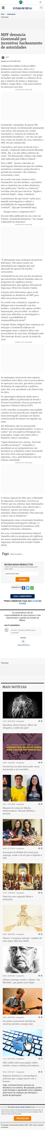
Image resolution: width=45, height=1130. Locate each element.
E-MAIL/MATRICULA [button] (24, 645)
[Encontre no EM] (41, 7)
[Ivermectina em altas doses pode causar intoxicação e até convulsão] (22, 746)
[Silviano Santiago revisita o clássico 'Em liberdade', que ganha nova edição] (22, 959)
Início (2, 14)
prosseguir (22, 1118)
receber (22, 579)
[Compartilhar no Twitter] (28, 588)
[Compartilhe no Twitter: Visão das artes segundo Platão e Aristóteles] (41, 893)
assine (22, 603)
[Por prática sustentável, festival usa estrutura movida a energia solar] (22, 1001)
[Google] (23, 641)
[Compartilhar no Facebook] (23, 588)
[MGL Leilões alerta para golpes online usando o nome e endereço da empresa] (22, 1042)
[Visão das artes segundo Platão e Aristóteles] (22, 876)
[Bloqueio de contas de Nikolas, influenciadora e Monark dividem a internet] (22, 788)
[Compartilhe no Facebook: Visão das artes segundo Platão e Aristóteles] (39, 893)
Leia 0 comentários (22, 596)
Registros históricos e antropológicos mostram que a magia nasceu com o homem (20, 1078)
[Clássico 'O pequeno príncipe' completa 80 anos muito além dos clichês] (22, 918)
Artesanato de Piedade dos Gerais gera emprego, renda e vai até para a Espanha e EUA (22, 855)
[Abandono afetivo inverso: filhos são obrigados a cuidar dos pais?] (22, 705)
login (35, 600)
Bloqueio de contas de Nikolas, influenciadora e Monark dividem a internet (19, 811)
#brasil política (16, 554)
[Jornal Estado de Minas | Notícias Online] (22, 8)
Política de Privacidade (14, 1114)
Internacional (11, 14)
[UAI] (21, 2)
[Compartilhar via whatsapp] (32, 588)
